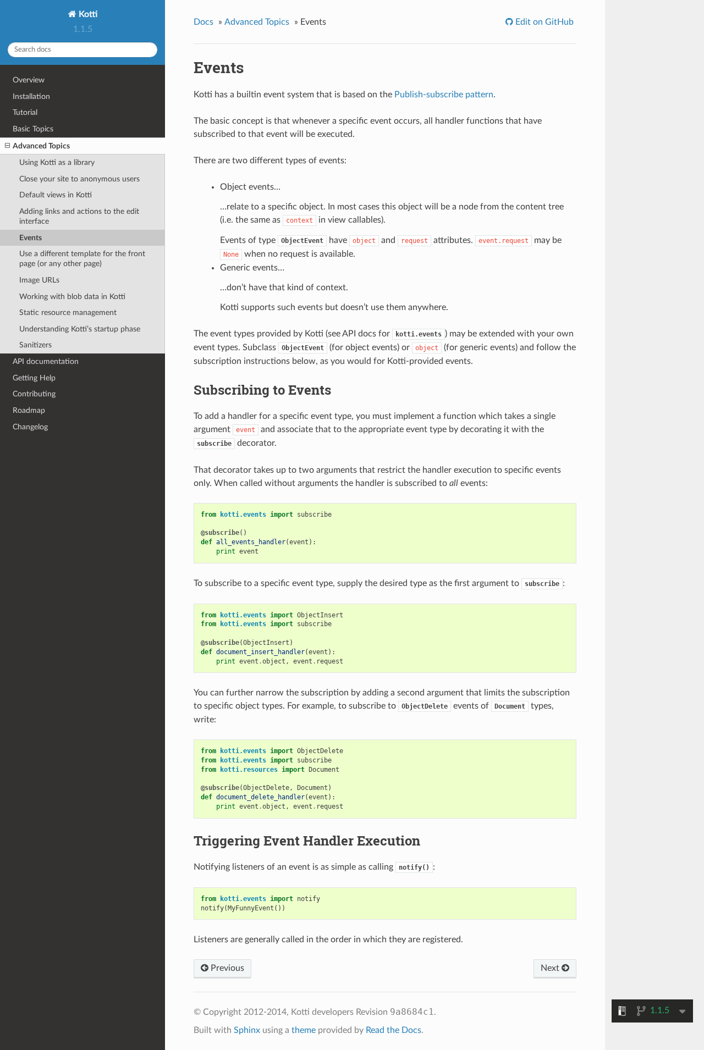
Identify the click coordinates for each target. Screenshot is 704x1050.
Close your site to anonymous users (79, 179)
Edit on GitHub (543, 22)
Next (551, 968)
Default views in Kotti (55, 195)
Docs (203, 22)
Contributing (34, 394)
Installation (31, 96)
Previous (226, 968)
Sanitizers (35, 345)
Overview (29, 80)
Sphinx (247, 1030)
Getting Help (34, 378)
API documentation (46, 361)
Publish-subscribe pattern (443, 94)
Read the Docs (393, 1030)
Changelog (30, 427)
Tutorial (25, 112)
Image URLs (39, 280)
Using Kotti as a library (57, 162)
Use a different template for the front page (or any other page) (82, 259)
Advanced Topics (41, 146)
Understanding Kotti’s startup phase (79, 329)
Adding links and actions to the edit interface (79, 216)
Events (30, 238)
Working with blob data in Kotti (72, 296)
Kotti (86, 14)
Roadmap (29, 410)
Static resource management (68, 312)
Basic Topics (33, 129)
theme (304, 1030)
